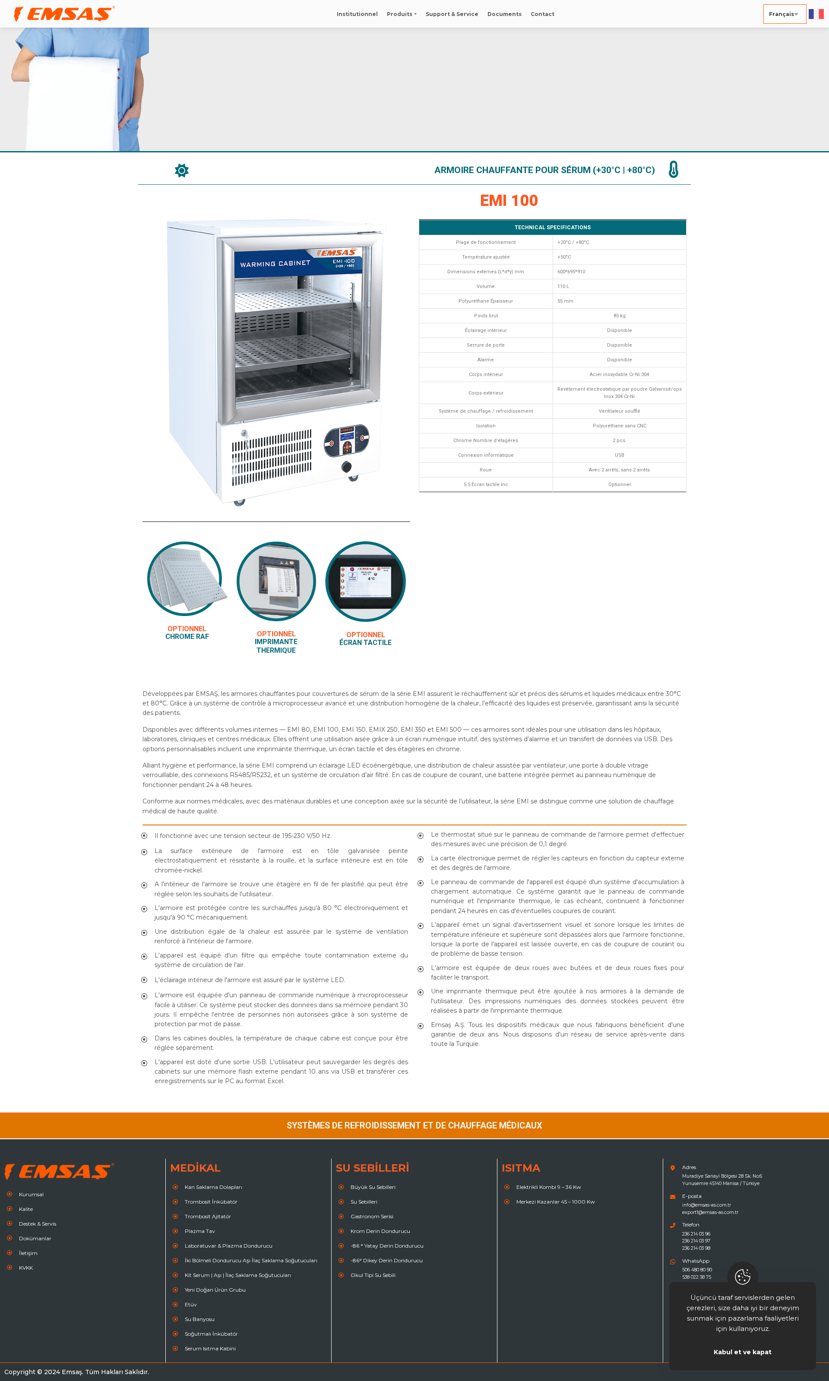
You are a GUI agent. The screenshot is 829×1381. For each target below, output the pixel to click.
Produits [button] (399, 14)
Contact (542, 14)
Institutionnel (357, 14)
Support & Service (452, 14)
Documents (504, 14)
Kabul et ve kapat (743, 1352)
